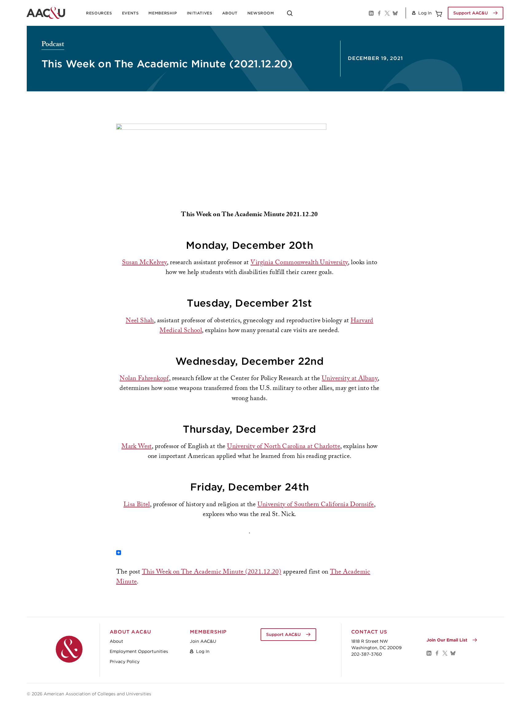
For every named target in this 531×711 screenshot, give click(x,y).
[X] (387, 13)
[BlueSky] (395, 13)
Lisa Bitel (137, 505)
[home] (46, 13)
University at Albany (350, 379)
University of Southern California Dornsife (316, 505)
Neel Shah (140, 321)
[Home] (69, 649)
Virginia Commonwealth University (299, 263)
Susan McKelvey (144, 263)
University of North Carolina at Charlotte (283, 447)
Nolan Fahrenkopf (144, 379)
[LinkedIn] (371, 13)
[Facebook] (379, 13)
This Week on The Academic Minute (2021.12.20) (211, 572)
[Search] (289, 15)
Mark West (136, 447)
